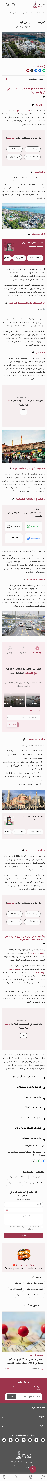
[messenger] (11, 1440)
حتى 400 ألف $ (32, 157)
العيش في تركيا (37, 1177)
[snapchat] (4, 1440)
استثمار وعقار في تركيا (35, 1283)
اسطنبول (35, 258)
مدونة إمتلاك (30, 13)
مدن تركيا (18, 1283)
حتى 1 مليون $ (14, 157)
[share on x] (31, 70)
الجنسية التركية (16, 1289)
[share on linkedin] (35, 70)
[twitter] (30, 1440)
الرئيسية (42, 13)
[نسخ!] (43, 97)
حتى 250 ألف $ (15, 149)
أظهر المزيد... (13, 538)
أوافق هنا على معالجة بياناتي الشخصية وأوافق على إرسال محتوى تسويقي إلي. (22, 1228)
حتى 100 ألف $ (33, 149)
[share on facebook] (39, 70)
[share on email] (27, 70)
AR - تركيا (27, 1468)
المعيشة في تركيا (15, 13)
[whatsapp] (17, 1440)
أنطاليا (19, 258)
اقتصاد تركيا (38, 1295)
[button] (7, 1210)
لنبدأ (23, 412)
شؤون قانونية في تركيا (35, 1289)
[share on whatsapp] (43, 70)
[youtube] (43, 1440)
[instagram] (24, 1440)
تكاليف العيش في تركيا (34, 1183)
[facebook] (36, 1440)
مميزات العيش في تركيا (17, 1177)
